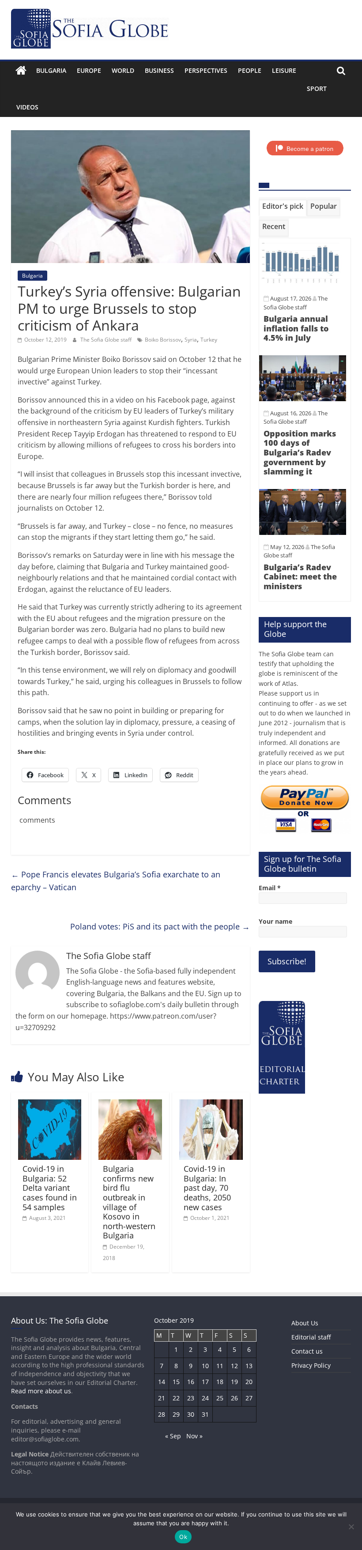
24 (205, 1398)
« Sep (173, 1436)
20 (249, 1381)
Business (159, 70)
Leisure (284, 70)
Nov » (194, 1436)
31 (205, 1414)
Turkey (208, 339)
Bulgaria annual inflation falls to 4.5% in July (296, 328)
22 (176, 1398)
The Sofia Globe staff (106, 339)
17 (205, 1381)
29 (176, 1414)
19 (234, 1381)
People (249, 70)
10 (205, 1366)
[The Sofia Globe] (21, 70)
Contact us (307, 1351)
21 (161, 1398)
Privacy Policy (311, 1365)
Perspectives (206, 70)
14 (161, 1381)
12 (234, 1366)
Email (270, 888)
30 (190, 1414)
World (123, 70)
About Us (304, 1323)
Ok (183, 1536)
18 (219, 1381)
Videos (27, 107)
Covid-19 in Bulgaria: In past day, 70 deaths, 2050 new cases (207, 1187)
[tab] (283, 207)
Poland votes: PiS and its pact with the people (160, 926)
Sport (317, 88)
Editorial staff (311, 1337)
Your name (275, 921)
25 (219, 1398)
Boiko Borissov (163, 339)
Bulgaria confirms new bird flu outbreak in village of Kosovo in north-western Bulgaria (129, 1202)
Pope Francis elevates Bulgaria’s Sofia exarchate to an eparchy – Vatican (115, 880)
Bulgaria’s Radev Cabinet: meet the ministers (300, 576)
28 (161, 1414)
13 (249, 1366)
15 (176, 1381)
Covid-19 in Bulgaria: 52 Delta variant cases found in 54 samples (50, 1187)
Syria (191, 339)
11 (219, 1366)
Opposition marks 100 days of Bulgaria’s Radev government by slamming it (300, 452)
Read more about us (41, 1391)
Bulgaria (51, 70)
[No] (351, 1526)
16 (190, 1381)
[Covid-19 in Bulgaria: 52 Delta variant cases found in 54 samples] (50, 1105)
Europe (89, 70)
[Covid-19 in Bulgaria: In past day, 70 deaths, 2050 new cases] (211, 1105)
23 (190, 1398)
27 (249, 1398)
